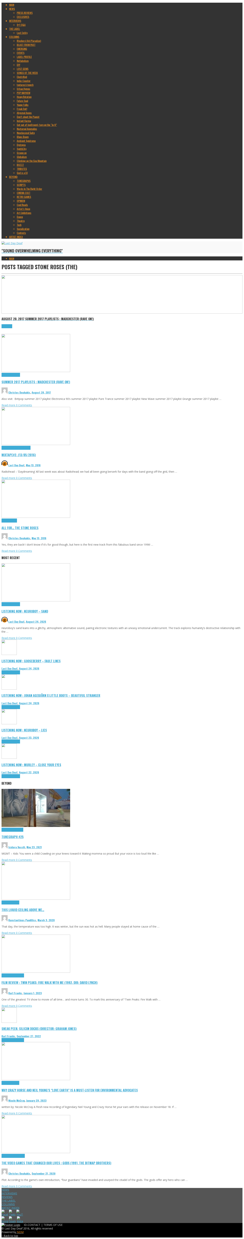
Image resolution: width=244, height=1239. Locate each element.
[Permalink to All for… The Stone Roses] (36, 517)
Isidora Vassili (16, 847)
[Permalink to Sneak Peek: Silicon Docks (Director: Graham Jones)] (9, 1022)
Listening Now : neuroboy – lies (24, 730)
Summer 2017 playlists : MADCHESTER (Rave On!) (36, 381)
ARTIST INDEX (10, 1208)
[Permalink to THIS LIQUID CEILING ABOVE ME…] (36, 898)
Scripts (15, 902)
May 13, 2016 (33, 465)
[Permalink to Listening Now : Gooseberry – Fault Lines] (9, 654)
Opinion (15, 1083)
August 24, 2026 (36, 622)
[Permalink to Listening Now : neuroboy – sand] (36, 600)
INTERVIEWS (9, 1193)
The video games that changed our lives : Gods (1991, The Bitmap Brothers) (56, 1163)
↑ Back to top (10, 1235)
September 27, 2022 (29, 1036)
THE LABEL (9, 1200)
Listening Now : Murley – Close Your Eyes (31, 764)
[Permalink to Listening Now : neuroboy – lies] (9, 723)
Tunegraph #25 (13, 836)
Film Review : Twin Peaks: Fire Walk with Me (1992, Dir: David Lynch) (50, 982)
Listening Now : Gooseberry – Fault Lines (31, 661)
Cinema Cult (8, 975)
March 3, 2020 (46, 920)
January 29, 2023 (36, 1100)
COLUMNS (8, 1204)
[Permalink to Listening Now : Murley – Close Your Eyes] (9, 758)
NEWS (5, 1190)
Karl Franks (15, 993)
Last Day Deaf (16, 465)
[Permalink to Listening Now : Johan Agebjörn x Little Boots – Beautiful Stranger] (9, 688)
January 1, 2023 (32, 993)
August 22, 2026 (29, 772)
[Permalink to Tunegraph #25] (36, 826)
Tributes (16, 375)
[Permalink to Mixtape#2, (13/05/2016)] (36, 444)
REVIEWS (7, 1197)
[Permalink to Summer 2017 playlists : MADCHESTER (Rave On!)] (36, 371)
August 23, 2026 (29, 738)
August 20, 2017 (41, 392)
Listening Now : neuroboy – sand (25, 611)
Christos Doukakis (19, 392)
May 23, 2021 (34, 847)
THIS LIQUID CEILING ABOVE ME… (23, 909)
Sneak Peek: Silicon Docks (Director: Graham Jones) (39, 1028)
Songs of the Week (21, 448)
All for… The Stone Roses (20, 527)
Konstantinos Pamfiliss (22, 920)
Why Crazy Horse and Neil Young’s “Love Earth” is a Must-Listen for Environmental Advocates (70, 1090)
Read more (9, 405)
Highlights (7, 375)
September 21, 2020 (43, 1173)
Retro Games (18, 1156)
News (14, 521)
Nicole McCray (16, 1100)
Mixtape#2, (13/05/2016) (19, 454)
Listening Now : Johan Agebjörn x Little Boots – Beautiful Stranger (51, 695)
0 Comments (24, 405)
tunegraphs (17, 830)
